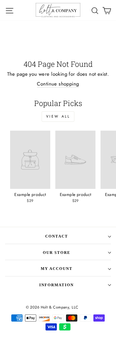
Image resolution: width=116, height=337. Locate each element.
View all (58, 116)
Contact (56, 236)
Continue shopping (58, 83)
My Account (57, 268)
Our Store (56, 252)
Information (56, 285)
